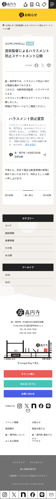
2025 (7, 282)
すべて (8, 225)
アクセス (36, 440)
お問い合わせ (28, 393)
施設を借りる (38, 428)
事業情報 (9, 240)
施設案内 (9, 428)
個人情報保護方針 (28, 469)
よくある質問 (11, 440)
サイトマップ (18, 462)
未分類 (8, 255)
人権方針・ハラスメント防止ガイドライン (28, 475)
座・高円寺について (15, 434)
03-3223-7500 (30, 329)
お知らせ (10, 25)
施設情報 (9, 233)
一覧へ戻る (28, 195)
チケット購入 (28, 373)
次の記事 (47, 195)
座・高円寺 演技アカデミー (42, 436)
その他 (8, 247)
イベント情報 (11, 422)
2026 (7, 274)
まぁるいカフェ (28, 383)
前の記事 (9, 195)
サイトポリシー (37, 462)
